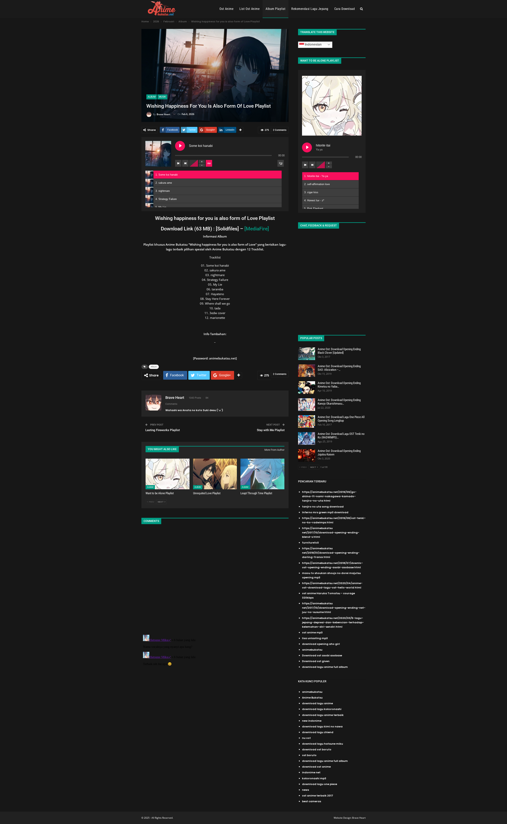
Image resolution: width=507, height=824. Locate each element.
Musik (162, 96)
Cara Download (344, 9)
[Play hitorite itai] (307, 147)
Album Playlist (275, 9)
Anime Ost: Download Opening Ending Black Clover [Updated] (339, 351)
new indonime (311, 721)
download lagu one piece (319, 784)
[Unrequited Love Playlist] (215, 474)
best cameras (311, 801)
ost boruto (309, 755)
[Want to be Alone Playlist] (168, 474)
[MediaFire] (256, 229)
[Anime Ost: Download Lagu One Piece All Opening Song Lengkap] (306, 421)
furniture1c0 (310, 543)
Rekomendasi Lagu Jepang (309, 9)
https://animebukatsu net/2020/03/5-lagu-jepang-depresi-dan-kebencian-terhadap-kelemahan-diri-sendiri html (333, 622)
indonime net (311, 772)
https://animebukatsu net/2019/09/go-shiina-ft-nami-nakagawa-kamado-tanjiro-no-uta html (329, 496)
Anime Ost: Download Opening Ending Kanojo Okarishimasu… (339, 401)
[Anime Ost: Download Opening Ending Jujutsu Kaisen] (306, 455)
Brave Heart (359, 817)
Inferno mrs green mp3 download (325, 512)
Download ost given (316, 661)
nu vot (306, 738)
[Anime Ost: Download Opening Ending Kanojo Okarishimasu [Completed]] (306, 404)
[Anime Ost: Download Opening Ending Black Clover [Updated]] (306, 353)
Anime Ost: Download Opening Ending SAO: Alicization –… (339, 368)
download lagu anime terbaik (323, 715)
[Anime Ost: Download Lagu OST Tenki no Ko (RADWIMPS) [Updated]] (306, 438)
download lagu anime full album (325, 667)
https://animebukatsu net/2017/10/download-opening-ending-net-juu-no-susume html (333, 608)
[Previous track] (178, 163)
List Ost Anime (249, 9)
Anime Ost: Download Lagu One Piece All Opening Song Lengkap (341, 418)
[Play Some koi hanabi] (180, 146)
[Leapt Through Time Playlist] (262, 474)
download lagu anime (317, 703)
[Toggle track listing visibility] (280, 163)
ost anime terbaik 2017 (317, 795)
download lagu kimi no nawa (322, 726)
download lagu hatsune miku (322, 744)
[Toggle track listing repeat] (209, 163)
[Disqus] (215, 579)
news (305, 790)
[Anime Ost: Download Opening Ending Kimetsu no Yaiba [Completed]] (306, 387)
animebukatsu (312, 650)
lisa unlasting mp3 (315, 638)
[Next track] (185, 163)
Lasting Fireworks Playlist (162, 430)
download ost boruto (316, 749)
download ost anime (316, 767)
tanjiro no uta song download (323, 506)
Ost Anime (226, 9)
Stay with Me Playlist (271, 430)
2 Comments (279, 130)
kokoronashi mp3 (314, 778)
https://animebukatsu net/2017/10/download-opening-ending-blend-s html (330, 532)
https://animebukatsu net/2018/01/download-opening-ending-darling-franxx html (330, 552)
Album (151, 96)
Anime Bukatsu (312, 697)
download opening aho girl (321, 644)
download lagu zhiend (317, 732)
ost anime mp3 (312, 632)
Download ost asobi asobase (322, 655)
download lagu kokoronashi (321, 709)
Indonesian (313, 44)
